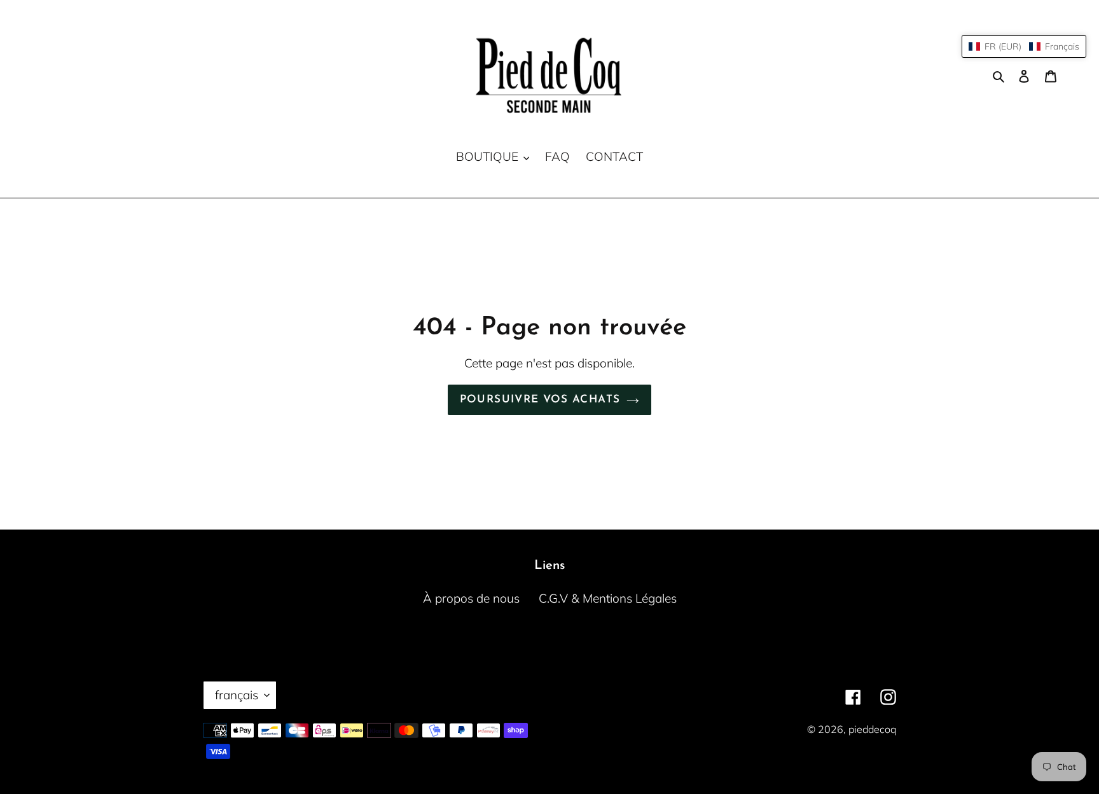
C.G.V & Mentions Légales (608, 598)
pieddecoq (872, 729)
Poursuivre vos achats (540, 399)
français (236, 694)
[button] (1024, 46)
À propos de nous (471, 598)
